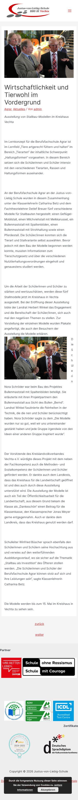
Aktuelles (19, 109)
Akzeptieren (48, 789)
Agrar (7, 109)
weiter (39, 635)
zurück (39, 624)
